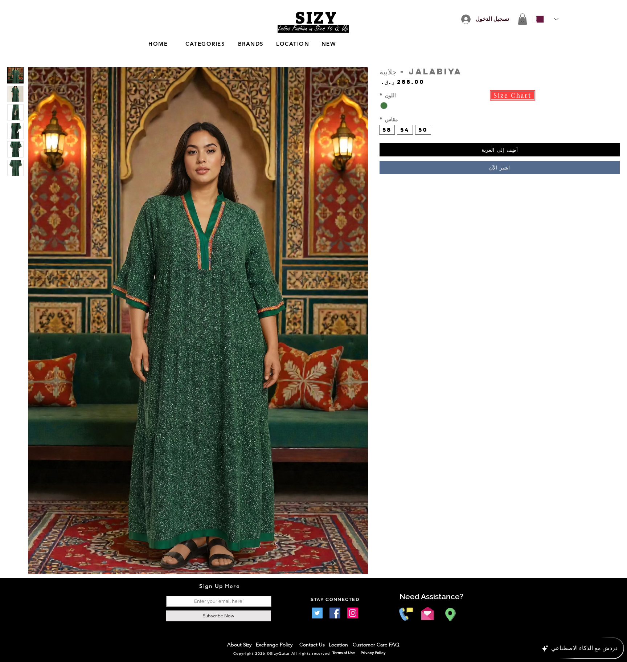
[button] (522, 19)
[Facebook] (334, 613)
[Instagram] (352, 613)
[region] (237, 44)
